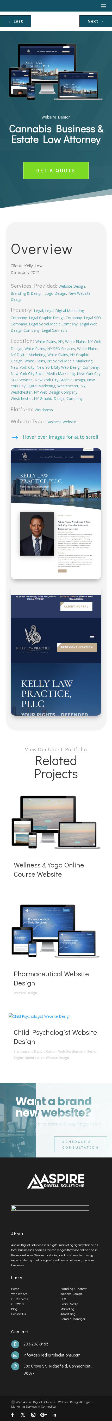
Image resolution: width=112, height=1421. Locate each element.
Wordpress (44, 409)
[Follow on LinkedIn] (54, 1415)
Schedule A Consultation (80, 1144)
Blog (14, 1309)
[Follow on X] (23, 1415)
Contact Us (18, 1314)
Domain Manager (72, 1319)
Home (15, 1288)
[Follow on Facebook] (12, 1415)
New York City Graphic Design (60, 379)
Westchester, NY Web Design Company (44, 392)
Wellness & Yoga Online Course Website (49, 869)
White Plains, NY (49, 341)
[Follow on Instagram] (33, 1415)
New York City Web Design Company (67, 367)
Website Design (56, 117)
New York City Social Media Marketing (43, 373)
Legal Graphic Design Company (55, 317)
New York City (22, 367)
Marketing (67, 1309)
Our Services (19, 1299)
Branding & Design (26, 293)
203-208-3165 (35, 1344)
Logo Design (55, 293)
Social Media (69, 1304)
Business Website (61, 421)
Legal (38, 310)
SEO (63, 1299)
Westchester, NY (71, 385)
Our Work (17, 1304)
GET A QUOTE (56, 170)
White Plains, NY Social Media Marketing (58, 360)
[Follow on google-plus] (44, 1415)
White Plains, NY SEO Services (49, 348)
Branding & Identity (73, 1288)
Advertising (68, 1314)
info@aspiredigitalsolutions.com (51, 1355)
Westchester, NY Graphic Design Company (47, 398)
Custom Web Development (66, 1051)
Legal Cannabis (54, 330)
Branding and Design (29, 1051)
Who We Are (19, 1293)
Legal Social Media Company (53, 323)
